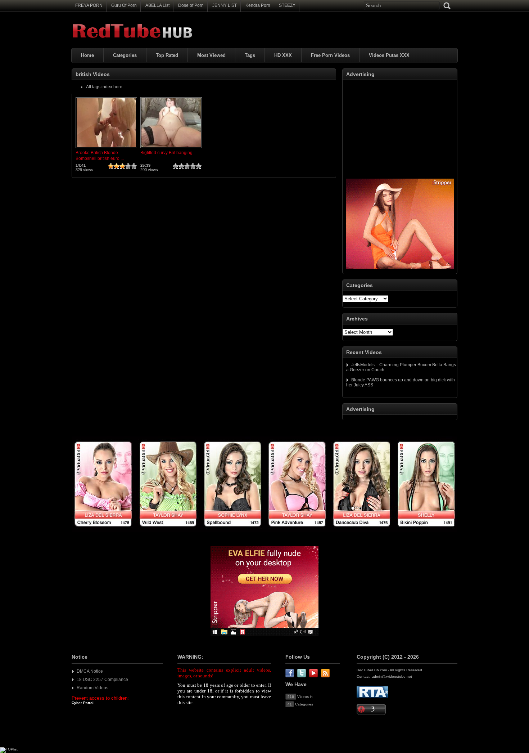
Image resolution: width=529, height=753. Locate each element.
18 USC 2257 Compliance (102, 679)
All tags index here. (104, 86)
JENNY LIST (224, 5)
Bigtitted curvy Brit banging (166, 152)
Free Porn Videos (330, 55)
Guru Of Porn (124, 5)
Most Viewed (211, 55)
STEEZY (287, 5)
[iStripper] (264, 530)
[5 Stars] (134, 166)
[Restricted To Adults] (372, 696)
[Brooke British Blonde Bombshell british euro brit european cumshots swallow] (106, 148)
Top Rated (167, 55)
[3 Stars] (122, 166)
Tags (250, 55)
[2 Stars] (116, 166)
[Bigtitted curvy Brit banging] (171, 148)
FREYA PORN (89, 5)
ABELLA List (157, 5)
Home (87, 55)
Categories (125, 55)
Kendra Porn (257, 5)
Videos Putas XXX (389, 55)
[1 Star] (111, 166)
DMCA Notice (90, 671)
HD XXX (283, 55)
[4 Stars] (128, 166)
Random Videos (92, 687)
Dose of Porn (191, 5)
